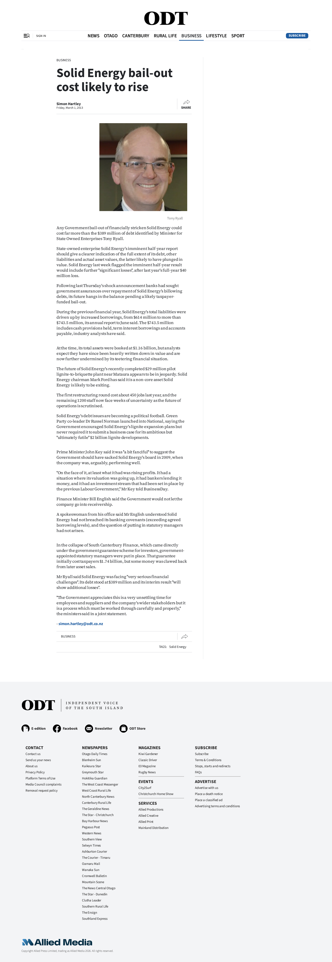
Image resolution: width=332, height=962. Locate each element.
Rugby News (147, 772)
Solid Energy (177, 646)
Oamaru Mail (91, 863)
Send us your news (38, 760)
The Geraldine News (95, 809)
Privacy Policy (35, 772)
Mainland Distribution (153, 828)
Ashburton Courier (94, 851)
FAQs (198, 772)
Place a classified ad (208, 800)
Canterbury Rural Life (96, 802)
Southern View (92, 839)
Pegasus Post (91, 827)
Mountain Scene (93, 882)
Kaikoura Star (91, 766)
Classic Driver (147, 760)
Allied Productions (150, 809)
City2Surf (144, 788)
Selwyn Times (91, 845)
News (93, 35)
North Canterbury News (98, 796)
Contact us (33, 754)
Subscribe (297, 35)
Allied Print (145, 821)
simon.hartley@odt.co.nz (80, 624)
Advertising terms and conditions (217, 806)
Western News (91, 833)
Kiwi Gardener (148, 754)
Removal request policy (42, 790)
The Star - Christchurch (98, 815)
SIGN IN (41, 36)
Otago (111, 35)
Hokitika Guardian (94, 778)
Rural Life (165, 35)
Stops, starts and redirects (212, 766)
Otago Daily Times (94, 754)
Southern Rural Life (95, 906)
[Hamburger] (27, 36)
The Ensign (89, 912)
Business (191, 35)
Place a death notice (209, 794)
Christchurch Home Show (155, 794)
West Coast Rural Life (96, 790)
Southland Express (94, 918)
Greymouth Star (93, 772)
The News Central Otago (98, 888)
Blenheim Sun (91, 760)
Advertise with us (206, 788)
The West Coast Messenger (100, 784)
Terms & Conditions (208, 760)
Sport (238, 35)
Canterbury (135, 35)
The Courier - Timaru (96, 857)
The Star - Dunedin (94, 894)
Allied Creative (148, 815)
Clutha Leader (91, 900)
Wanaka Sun (90, 870)
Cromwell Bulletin (94, 876)
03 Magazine (146, 766)
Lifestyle (216, 35)
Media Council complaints (43, 784)
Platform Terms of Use (40, 778)
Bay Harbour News (95, 821)
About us (31, 766)
